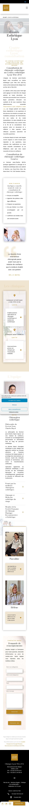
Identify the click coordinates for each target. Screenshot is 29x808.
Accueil (5, 17)
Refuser (14, 405)
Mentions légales (15, 782)
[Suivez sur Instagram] (10, 803)
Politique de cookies (13, 412)
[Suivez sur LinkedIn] (6, 803)
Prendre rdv (19, 803)
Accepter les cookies (15, 400)
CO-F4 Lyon (18, 786)
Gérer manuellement (14, 409)
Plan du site (6, 782)
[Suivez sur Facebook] (2, 803)
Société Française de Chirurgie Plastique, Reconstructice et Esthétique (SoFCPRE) (15, 743)
